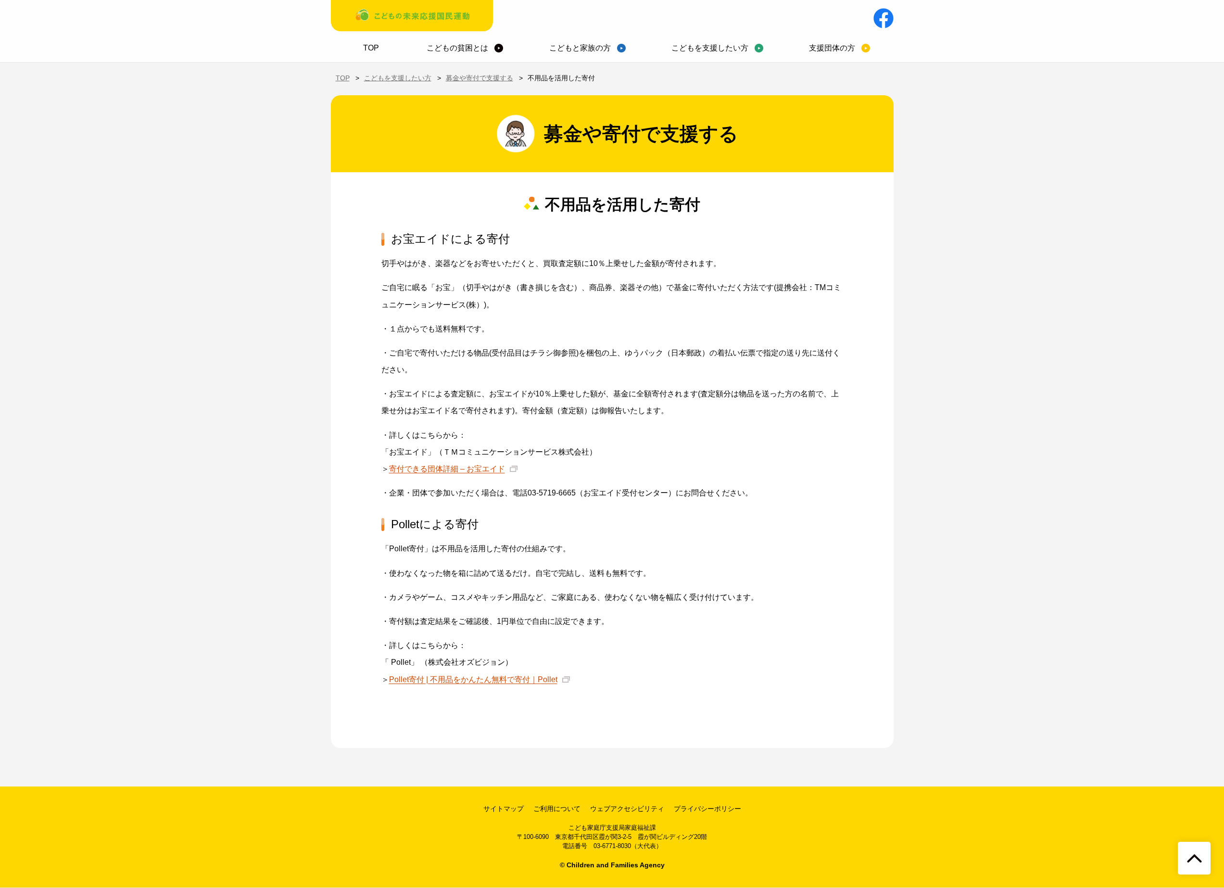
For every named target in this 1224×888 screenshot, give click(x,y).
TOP (371, 48)
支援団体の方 (832, 48)
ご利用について (556, 808)
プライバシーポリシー (707, 808)
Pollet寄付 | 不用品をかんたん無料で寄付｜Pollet (473, 679)
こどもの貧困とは (457, 48)
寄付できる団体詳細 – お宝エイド (447, 469)
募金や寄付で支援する (479, 78)
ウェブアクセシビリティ (627, 808)
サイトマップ (503, 808)
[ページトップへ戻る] (1194, 858)
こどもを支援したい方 (709, 48)
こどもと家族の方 (580, 48)
